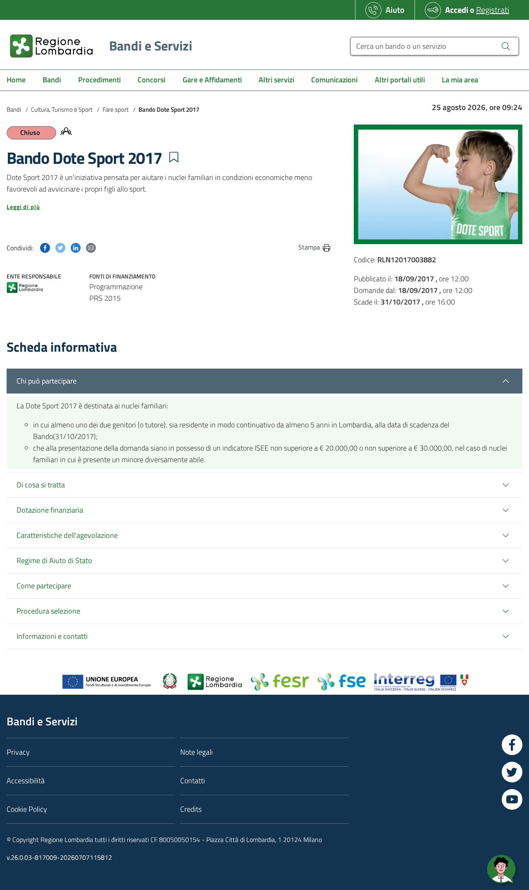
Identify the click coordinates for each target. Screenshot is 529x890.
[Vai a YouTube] (512, 799)
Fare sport (115, 109)
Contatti (192, 780)
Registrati (492, 9)
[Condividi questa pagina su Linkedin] (76, 246)
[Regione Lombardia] (25, 288)
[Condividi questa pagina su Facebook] (45, 246)
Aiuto (395, 9)
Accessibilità (26, 780)
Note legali (196, 752)
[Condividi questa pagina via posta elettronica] (91, 246)
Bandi (14, 109)
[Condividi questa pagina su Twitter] (60, 246)
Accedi (456, 9)
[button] (173, 157)
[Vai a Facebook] (512, 744)
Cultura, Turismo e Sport (62, 109)
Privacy (18, 752)
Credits (191, 809)
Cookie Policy (27, 809)
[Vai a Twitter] (512, 772)
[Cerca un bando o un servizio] (505, 46)
